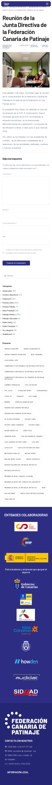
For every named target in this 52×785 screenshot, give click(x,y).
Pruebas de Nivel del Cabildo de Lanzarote (22, 482)
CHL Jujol (8, 390)
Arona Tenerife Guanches (15, 354)
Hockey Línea (8, 303)
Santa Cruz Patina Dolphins (32, 493)
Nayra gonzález (33, 459)
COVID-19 (8, 396)
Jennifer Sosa (10, 436)
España (7, 402)
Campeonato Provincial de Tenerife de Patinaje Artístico (24, 378)
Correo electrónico (10, 223)
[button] (26, 706)
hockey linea (30, 419)
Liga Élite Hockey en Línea (29, 447)
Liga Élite (8, 447)
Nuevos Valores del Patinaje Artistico (20, 465)
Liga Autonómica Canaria (32, 436)
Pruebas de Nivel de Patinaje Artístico (20, 487)
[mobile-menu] (46, 3)
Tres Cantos (9, 499)
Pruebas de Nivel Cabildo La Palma (18, 476)
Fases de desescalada (24, 402)
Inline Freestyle (9, 311)
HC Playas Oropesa (12, 419)
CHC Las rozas (31, 385)
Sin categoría (8, 330)
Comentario (7, 174)
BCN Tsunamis (36, 354)
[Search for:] (26, 276)
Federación (7, 299)
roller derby (9, 493)
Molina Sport (30, 453)
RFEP (43, 487)
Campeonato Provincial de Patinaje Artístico (23, 371)
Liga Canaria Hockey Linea (15, 442)
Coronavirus (42, 390)
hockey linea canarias (14, 425)
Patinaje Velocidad (10, 318)
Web (4, 236)
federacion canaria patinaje (16, 407)
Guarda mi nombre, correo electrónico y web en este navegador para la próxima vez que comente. (24, 251)
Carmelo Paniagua (12, 385)
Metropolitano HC (12, 453)
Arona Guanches (11, 349)
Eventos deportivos (10, 295)
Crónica (20, 396)
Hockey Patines (9, 307)
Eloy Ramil (33, 396)
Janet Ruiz (27, 430)
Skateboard (7, 334)
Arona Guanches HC (32, 349)
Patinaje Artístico (34, 46)
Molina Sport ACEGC (12, 459)
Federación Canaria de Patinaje (7, 46)
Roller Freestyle (9, 326)
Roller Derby (8, 322)
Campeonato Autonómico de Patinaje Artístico (24, 366)
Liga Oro (35, 442)
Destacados (7, 291)
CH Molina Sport (25, 390)
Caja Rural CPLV (11, 360)
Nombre (6, 210)
